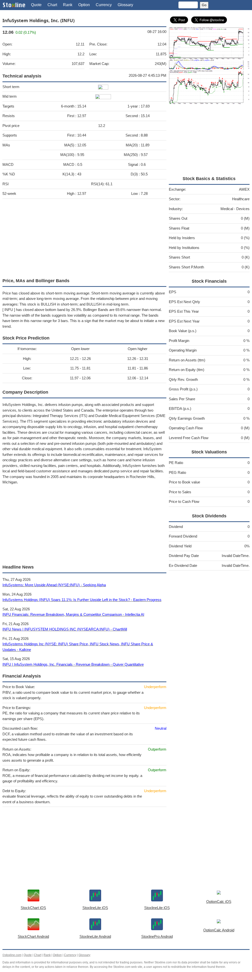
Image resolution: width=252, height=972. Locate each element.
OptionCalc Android (218, 930)
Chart (52, 5)
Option (84, 5)
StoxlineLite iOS (95, 908)
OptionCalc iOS (218, 901)
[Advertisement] (84, 237)
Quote (36, 5)
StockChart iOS (33, 908)
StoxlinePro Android (157, 936)
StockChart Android (33, 936)
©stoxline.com (11, 955)
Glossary (125, 5)
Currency (104, 5)
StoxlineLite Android (95, 936)
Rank (67, 5)
